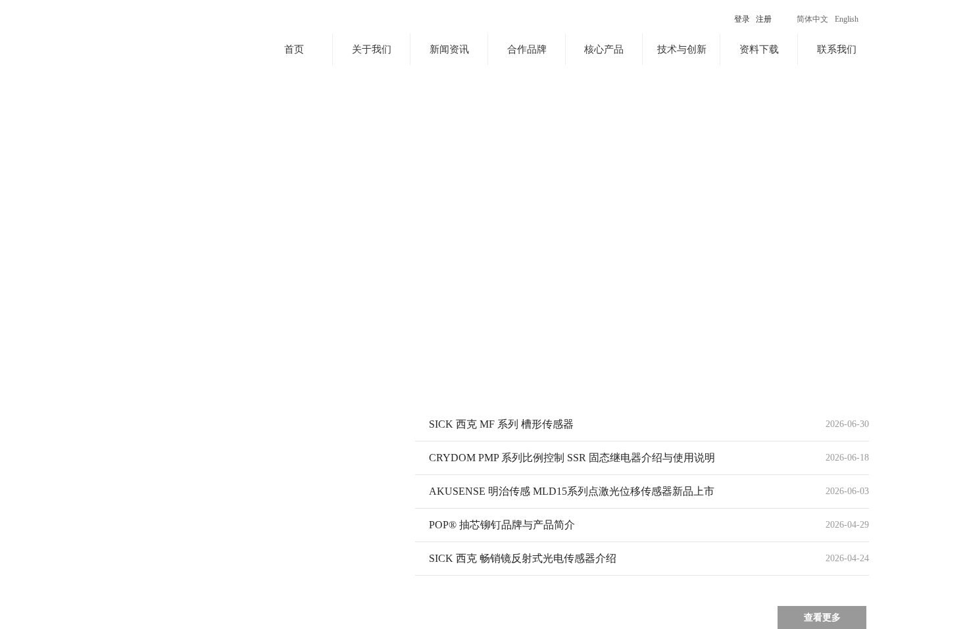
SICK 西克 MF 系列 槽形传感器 (501, 424)
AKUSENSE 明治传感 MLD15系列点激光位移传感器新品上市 (571, 491)
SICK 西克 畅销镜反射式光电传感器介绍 (522, 558)
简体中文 (812, 19)
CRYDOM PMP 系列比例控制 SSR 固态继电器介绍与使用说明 (572, 457)
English (846, 19)
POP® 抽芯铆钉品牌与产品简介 (502, 524)
